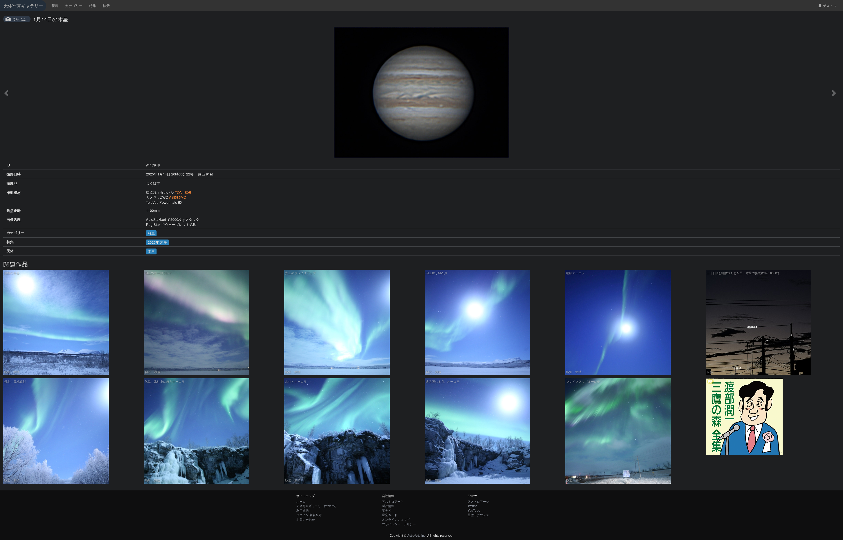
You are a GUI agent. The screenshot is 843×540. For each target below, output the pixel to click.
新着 (54, 5)
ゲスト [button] (828, 5)
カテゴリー (74, 5)
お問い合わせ (305, 519)
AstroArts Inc (416, 535)
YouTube (474, 510)
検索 (106, 5)
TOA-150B (183, 192)
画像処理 (14, 219)
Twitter (472, 505)
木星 (151, 251)
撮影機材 (14, 192)
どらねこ (19, 18)
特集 (92, 5)
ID (8, 165)
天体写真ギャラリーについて (316, 505)
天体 (10, 251)
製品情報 (388, 505)
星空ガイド (389, 514)
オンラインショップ (396, 519)
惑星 (151, 233)
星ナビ (386, 510)
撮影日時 (14, 174)
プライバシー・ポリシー (399, 524)
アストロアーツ (392, 501)
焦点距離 (14, 210)
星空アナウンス (478, 514)
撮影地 (12, 183)
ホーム (301, 501)
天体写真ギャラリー (23, 5)
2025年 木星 (157, 242)
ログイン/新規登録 (309, 514)
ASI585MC (177, 197)
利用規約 (302, 510)
